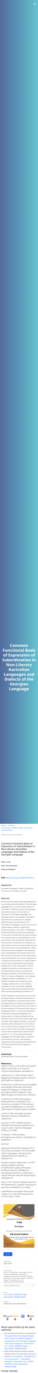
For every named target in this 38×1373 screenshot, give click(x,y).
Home (3, 826)
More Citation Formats (12, 1285)
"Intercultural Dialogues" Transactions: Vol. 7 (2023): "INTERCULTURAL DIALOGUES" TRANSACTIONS (19, 1346)
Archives (11, 826)
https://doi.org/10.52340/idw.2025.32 (20, 878)
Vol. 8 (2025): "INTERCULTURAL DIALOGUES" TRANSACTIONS (17, 829)
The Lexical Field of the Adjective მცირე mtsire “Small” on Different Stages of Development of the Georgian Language (20, 1338)
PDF (8, 1254)
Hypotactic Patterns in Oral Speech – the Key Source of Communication (20, 1356)
